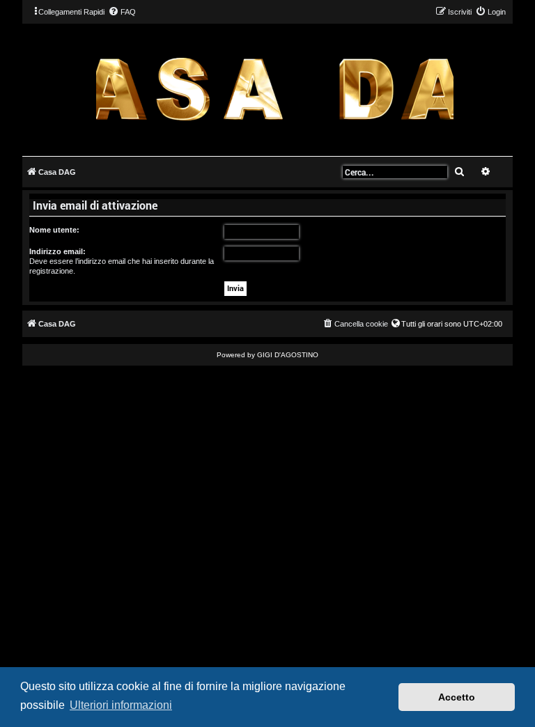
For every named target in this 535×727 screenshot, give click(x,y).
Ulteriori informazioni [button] (121, 705)
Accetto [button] (456, 697)
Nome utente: (54, 230)
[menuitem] (122, 11)
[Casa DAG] (274, 88)
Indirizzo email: (57, 251)
